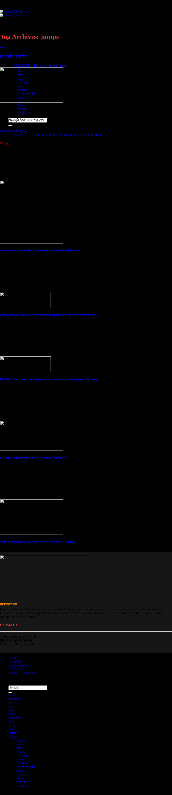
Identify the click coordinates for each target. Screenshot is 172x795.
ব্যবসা (11, 52)
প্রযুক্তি (12, 60)
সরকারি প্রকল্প (24, 113)
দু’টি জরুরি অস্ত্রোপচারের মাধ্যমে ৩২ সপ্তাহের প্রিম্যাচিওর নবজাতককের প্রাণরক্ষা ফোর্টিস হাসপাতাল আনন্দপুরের (48, 314)
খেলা (10, 706)
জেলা (11, 48)
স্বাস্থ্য (20, 759)
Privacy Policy (18, 665)
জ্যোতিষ (21, 774)
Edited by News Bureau (50, 65)
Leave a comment (90, 134)
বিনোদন (21, 740)
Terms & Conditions (21, 673)
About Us (14, 661)
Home (12, 658)
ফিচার (20, 771)
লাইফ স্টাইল (23, 755)
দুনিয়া (11, 729)
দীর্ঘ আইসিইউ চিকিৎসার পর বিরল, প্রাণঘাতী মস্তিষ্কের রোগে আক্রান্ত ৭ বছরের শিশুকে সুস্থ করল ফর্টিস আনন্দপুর (49, 379)
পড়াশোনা (21, 109)
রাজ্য (11, 710)
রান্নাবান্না (22, 752)
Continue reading (13, 131)
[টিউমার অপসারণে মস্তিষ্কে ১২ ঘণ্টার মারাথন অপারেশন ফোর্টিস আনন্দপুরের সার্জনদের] (31, 533)
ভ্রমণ (20, 748)
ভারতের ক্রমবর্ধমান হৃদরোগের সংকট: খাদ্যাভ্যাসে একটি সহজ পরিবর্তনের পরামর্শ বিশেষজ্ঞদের (39, 250)
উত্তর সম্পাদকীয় (26, 767)
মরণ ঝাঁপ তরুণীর (13, 56)
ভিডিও (20, 744)
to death (51, 134)
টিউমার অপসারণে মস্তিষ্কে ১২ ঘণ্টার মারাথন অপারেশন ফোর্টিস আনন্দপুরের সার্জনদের (36, 541)
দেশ (10, 41)
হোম (10, 22)
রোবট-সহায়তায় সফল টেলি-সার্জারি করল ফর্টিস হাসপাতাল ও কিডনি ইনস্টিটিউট (33, 457)
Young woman (67, 134)
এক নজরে (13, 26)
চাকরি (20, 105)
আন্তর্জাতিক (15, 45)
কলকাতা (12, 30)
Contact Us (15, 669)
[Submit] (10, 692)
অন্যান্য (12, 737)
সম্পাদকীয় (22, 763)
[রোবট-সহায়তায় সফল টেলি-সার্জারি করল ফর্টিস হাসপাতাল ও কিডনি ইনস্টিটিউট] (31, 449)
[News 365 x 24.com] (15, 13)
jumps (40, 134)
